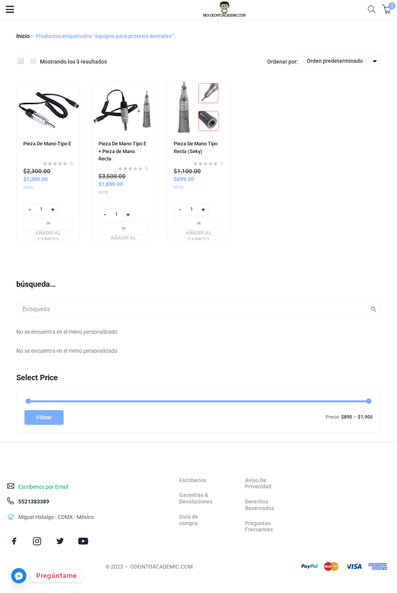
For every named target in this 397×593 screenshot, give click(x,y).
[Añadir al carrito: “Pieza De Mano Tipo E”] (48, 223)
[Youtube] (83, 541)
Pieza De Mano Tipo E (47, 144)
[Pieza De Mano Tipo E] (48, 107)
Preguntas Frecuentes (259, 526)
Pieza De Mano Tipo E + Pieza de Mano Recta (122, 151)
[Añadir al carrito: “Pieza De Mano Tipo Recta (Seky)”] (198, 223)
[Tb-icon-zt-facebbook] (14, 541)
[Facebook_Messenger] (18, 575)
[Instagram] (37, 541)
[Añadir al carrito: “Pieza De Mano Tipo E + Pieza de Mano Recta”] (123, 228)
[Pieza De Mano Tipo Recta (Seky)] (198, 107)
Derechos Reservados (259, 504)
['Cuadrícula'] (21, 61)
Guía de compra (188, 520)
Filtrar (44, 417)
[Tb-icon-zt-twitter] (60, 541)
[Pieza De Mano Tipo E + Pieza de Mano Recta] (123, 107)
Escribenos (192, 480)
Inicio (23, 36)
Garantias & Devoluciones (195, 498)
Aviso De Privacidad (258, 483)
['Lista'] (33, 61)
